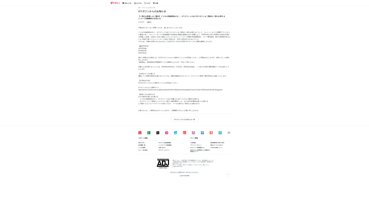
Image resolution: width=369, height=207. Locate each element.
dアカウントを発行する (177, 172)
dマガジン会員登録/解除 (165, 142)
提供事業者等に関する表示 (217, 142)
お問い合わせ (162, 147)
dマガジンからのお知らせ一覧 (148, 7)
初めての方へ (141, 142)
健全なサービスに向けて (216, 145)
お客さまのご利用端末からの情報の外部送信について (200, 150)
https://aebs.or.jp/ (178, 166)
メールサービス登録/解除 (165, 145)
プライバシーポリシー (196, 145)
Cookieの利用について (216, 147)
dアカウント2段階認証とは (197, 147)
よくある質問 (141, 147)
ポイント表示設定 (143, 150)
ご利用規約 (193, 142)
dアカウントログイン (164, 150)
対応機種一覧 (141, 145)
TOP (139, 7)
